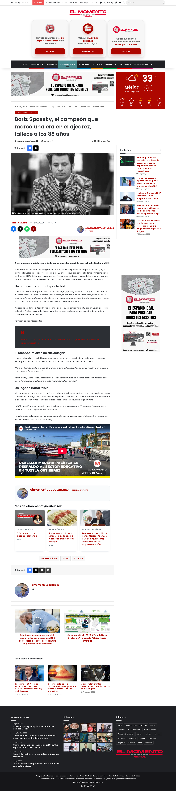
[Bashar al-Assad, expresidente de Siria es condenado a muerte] (88, 747)
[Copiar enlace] (33, 229)
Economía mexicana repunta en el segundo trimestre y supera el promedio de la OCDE (147, 182)
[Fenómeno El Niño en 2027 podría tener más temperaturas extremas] (127, 196)
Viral (140, 743)
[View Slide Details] (62, 84)
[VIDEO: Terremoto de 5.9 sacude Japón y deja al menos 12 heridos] (88, 737)
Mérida (148, 734)
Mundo (33, 112)
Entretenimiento (142, 64)
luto (66, 558)
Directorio (99, 782)
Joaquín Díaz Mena (125, 734)
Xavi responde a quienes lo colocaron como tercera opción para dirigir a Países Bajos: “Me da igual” (148, 226)
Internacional (67, 64)
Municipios (36, 64)
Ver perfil (89, 231)
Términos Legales (86, 782)
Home (25, 64)
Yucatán (148, 743)
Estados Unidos (150, 729)
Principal (152, 738)
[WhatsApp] (27, 229)
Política (96, 64)
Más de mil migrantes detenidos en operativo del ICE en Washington (95, 686)
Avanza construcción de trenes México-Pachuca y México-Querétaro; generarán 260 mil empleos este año (94, 539)
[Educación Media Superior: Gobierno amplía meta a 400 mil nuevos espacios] (104, 737)
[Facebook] (13, 229)
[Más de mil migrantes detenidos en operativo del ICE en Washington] (95, 673)
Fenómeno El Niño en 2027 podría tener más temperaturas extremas (148, 196)
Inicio (18, 107)
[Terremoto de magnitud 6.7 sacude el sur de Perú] (104, 747)
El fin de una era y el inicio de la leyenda (27, 535)
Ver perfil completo (78, 490)
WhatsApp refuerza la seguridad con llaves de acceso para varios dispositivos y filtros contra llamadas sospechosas (147, 164)
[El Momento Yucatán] (88, 13)
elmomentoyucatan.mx (26, 141)
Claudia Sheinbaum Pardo (136, 725)
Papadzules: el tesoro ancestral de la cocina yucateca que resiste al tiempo (61, 537)
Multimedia (124, 64)
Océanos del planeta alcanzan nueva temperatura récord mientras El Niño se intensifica (62, 688)
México (157, 734)
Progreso (121, 743)
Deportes (109, 64)
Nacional (50, 64)
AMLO (120, 725)
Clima (152, 725)
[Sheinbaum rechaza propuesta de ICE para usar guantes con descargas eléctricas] (71, 737)
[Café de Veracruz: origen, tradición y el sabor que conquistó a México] (71, 727)
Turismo (131, 743)
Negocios (83, 64)
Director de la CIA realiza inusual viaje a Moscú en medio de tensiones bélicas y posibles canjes (86, 2)
